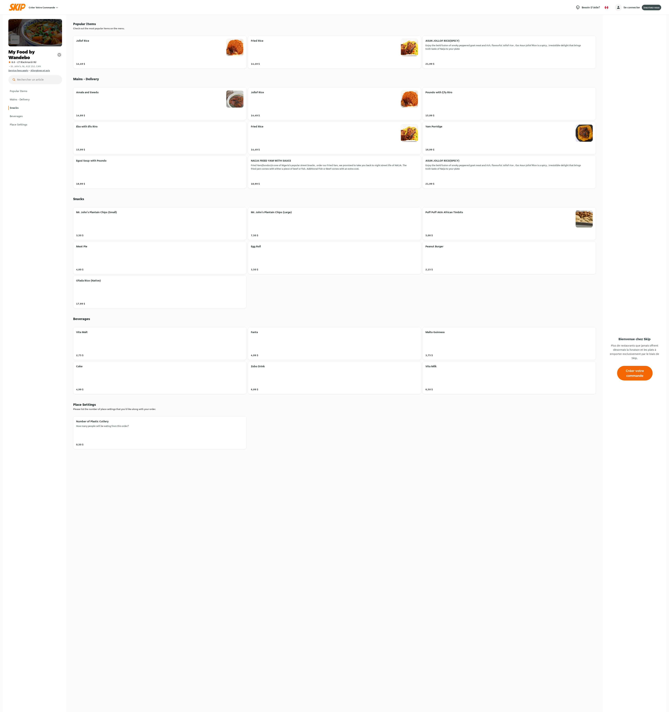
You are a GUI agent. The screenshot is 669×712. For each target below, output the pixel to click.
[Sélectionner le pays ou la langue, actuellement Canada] (606, 7)
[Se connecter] (618, 7)
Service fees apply (18, 70)
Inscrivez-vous (651, 7)
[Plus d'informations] (59, 55)
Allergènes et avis (40, 70)
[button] (35, 91)
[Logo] (18, 7)
